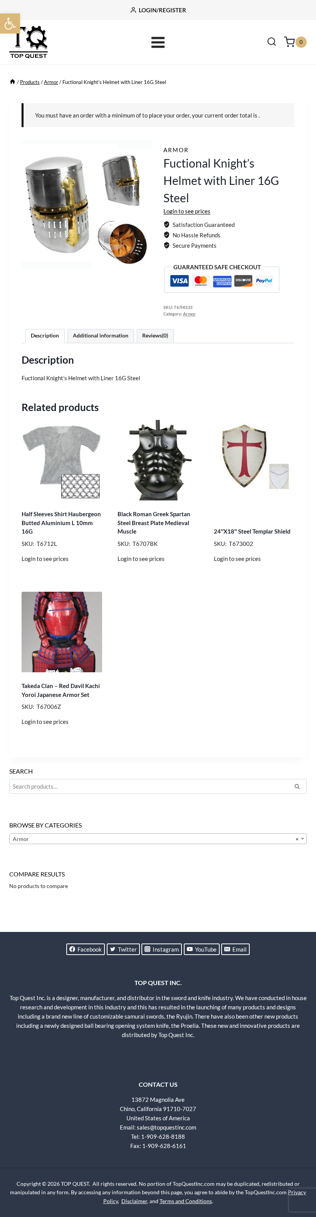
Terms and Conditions (186, 1201)
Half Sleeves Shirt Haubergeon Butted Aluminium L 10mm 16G (61, 522)
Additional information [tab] (100, 335)
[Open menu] (158, 42)
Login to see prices (186, 211)
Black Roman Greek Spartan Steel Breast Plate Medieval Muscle (154, 522)
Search (299, 787)
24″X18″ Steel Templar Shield (252, 531)
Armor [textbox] (156, 839)
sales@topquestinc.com (166, 1127)
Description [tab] (45, 335)
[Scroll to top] (296, 1182)
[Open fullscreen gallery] (145, 262)
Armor (176, 149)
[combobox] (158, 838)
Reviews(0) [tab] (155, 335)
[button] (10, 23)
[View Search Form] (271, 42)
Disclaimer (134, 1201)
